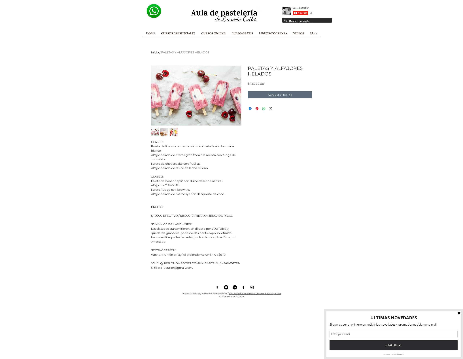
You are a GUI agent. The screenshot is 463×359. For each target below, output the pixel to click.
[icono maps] (217, 287)
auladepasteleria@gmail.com (196, 293)
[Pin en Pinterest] (257, 108)
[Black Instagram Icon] (252, 287)
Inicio (155, 52)
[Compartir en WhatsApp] (264, 108)
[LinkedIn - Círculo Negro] (235, 287)
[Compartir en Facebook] (250, 108)
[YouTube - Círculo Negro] (226, 287)
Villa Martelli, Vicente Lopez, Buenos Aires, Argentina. (255, 293)
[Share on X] (271, 108)
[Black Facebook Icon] (243, 287)
